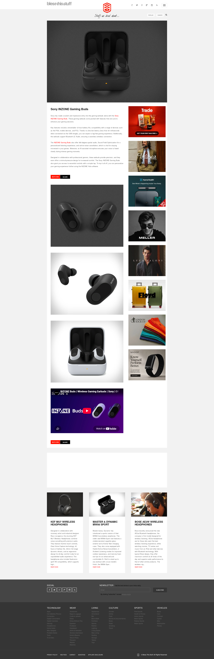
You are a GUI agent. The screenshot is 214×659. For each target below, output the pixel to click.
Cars (158, 614)
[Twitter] (137, 5)
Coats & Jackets (75, 616)
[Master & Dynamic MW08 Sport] (107, 504)
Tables (94, 640)
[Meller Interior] (147, 225)
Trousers (73, 640)
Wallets (72, 642)
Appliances (95, 611)
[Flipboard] (147, 5)
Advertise (81, 655)
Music (111, 621)
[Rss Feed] (157, 5)
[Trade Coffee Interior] (147, 121)
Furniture (95, 621)
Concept (160, 616)
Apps (48, 611)
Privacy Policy (52, 655)
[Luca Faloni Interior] (147, 260)
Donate (111, 611)
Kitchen (94, 626)
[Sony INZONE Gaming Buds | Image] (107, 61)
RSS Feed (63, 655)
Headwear (73, 628)
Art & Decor (95, 614)
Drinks (111, 614)
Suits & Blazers (75, 635)
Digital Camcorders (53, 618)
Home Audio (51, 628)
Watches (73, 645)
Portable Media (52, 633)
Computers (50, 616)
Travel (111, 628)
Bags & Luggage (75, 614)
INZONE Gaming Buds (62, 142)
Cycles (159, 618)
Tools (49, 635)
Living (95, 607)
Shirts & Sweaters (76, 630)
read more (54, 567)
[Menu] (164, 5)
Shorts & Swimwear (76, 633)
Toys (93, 642)
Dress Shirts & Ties (76, 621)
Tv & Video (50, 638)
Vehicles (162, 607)
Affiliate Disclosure (95, 655)
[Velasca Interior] (147, 156)
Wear (73, 607)
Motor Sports (138, 618)
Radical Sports (139, 621)
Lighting (94, 628)
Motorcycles (161, 623)
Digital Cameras (52, 621)
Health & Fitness (139, 614)
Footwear (73, 626)
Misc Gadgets (51, 630)
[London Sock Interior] (147, 330)
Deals (72, 618)
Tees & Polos (74, 638)
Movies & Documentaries (117, 618)
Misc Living (95, 633)
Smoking (112, 626)
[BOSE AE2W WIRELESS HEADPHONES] (149, 504)
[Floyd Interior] (147, 295)
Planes (159, 626)
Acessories (73, 611)
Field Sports (138, 611)
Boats (159, 611)
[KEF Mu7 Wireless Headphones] (65, 504)
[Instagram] (152, 5)
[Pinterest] (142, 5)
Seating (94, 635)
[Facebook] (132, 5)
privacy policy (126, 594)
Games (94, 623)
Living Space (96, 630)
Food (110, 616)
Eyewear (73, 623)
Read (111, 623)
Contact (72, 655)
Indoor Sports (138, 616)
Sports (138, 607)
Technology (54, 607)
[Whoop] (147, 364)
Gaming (49, 623)
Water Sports (138, 623)
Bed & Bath (95, 618)
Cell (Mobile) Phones (54, 614)
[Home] (107, 7)
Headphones (51, 626)
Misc (158, 621)
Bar (93, 616)
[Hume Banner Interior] (147, 191)
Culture (113, 607)
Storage (94, 638)
